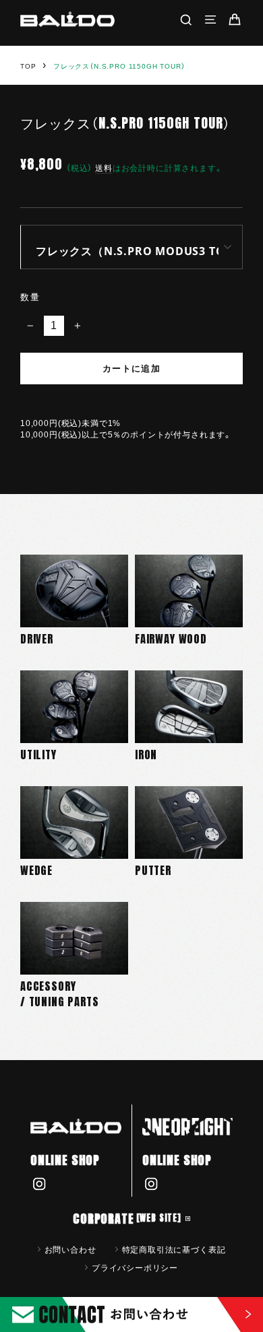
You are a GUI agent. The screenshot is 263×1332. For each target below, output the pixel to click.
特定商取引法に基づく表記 (174, 1249)
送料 (104, 168)
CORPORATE (127, 1219)
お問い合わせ (70, 1249)
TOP (28, 66)
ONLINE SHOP (65, 1160)
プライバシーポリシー (135, 1267)
